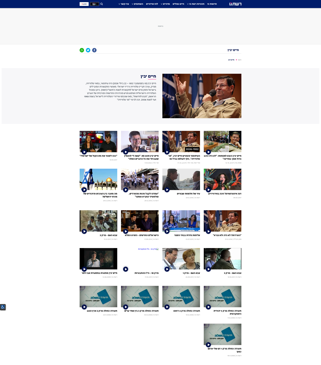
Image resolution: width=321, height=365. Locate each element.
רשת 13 (197, 198)
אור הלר (190, 163)
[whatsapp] (82, 50)
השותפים (138, 4)
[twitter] (88, 50)
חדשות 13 (212, 4)
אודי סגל (197, 163)
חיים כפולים (178, 4)
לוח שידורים (152, 4)
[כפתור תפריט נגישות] (3, 307)
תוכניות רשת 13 (196, 4)
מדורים (166, 4)
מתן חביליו (237, 239)
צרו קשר (125, 4)
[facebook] (94, 50)
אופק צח (238, 163)
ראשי (239, 60)
